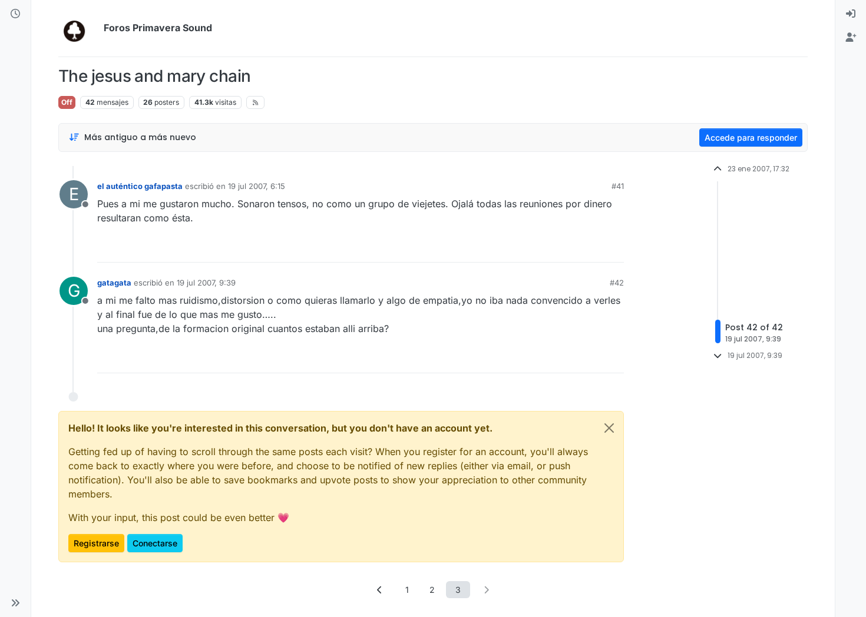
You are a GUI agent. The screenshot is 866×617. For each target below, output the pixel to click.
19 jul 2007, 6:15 (256, 186)
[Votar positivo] (549, 248)
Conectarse (155, 543)
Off (66, 102)
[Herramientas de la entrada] (613, 248)
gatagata (114, 282)
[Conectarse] (850, 14)
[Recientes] (15, 14)
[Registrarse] (850, 37)
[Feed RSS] (255, 102)
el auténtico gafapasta (140, 186)
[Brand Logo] (78, 28)
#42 (617, 282)
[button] (15, 602)
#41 (618, 186)
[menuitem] (850, 14)
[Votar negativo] (590, 248)
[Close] (609, 428)
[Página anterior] (380, 589)
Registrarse (96, 543)
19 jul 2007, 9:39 (206, 282)
